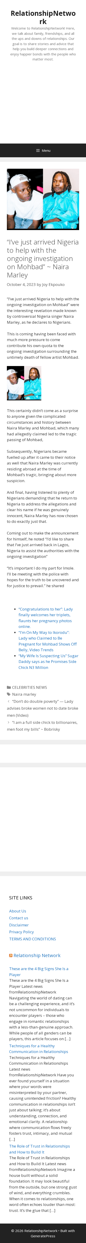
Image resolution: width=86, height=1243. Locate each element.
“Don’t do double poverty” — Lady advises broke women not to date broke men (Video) (42, 708)
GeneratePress (43, 1236)
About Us (17, 911)
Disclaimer (19, 925)
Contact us (18, 917)
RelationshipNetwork (43, 17)
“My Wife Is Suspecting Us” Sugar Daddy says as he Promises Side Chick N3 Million (48, 661)
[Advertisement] (43, 107)
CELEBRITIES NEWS (29, 687)
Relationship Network (37, 955)
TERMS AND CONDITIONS (32, 939)
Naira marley (24, 694)
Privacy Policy (21, 931)
